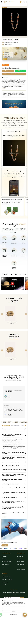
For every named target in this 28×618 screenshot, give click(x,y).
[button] (25, 615)
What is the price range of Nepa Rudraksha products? (12, 480)
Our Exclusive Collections (6, 561)
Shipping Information (20, 561)
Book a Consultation (5, 564)
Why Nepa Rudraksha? (6, 576)
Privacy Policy (4, 558)
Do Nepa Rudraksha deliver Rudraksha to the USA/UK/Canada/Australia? (13, 502)
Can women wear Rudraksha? (9, 497)
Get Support (5, 545)
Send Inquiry (7, 70)
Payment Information (20, 564)
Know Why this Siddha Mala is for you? (9, 73)
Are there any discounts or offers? (10, 484)
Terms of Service (5, 584)
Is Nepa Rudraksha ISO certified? (10, 465)
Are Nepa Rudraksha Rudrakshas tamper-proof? (14, 469)
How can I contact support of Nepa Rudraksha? (13, 487)
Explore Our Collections (14, 302)
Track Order (19, 558)
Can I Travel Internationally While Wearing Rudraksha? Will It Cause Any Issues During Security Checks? (13, 507)
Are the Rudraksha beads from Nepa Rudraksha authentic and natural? (13, 458)
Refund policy (4, 556)
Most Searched (6, 425)
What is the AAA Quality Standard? (10, 462)
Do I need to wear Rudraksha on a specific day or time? (13, 493)
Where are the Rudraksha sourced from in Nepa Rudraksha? (13, 453)
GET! (22, 597)
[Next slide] (25, 425)
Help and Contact (20, 556)
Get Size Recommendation (21, 569)
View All (3, 516)
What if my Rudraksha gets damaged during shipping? (13, 512)
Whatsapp (21, 70)
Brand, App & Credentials (15, 425)
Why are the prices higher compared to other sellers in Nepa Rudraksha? (13, 475)
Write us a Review (5, 582)
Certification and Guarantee (7, 579)
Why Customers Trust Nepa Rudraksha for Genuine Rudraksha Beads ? (12, 435)
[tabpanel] (14, 22)
